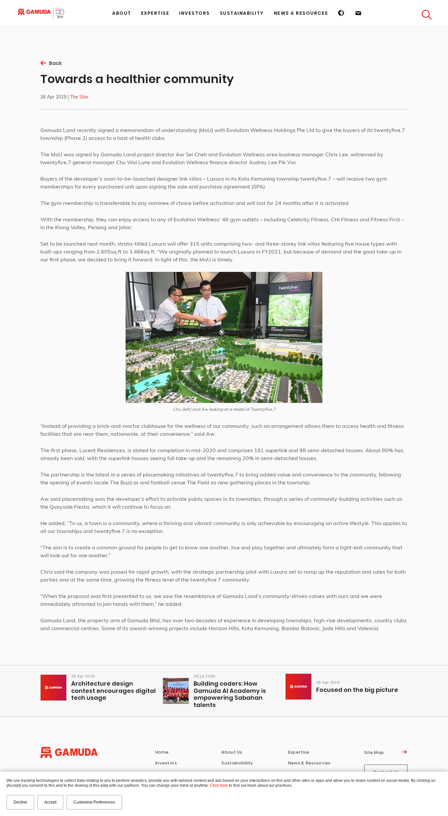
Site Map (375, 752)
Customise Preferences (94, 802)
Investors (166, 763)
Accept (50, 802)
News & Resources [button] (301, 13)
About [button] (121, 13)
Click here (219, 785)
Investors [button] (194, 13)
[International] (341, 13)
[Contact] (358, 13)
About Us (231, 752)
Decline (20, 802)
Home (162, 752)
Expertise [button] (155, 13)
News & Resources (309, 763)
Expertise (299, 752)
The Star (79, 97)
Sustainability (242, 13)
